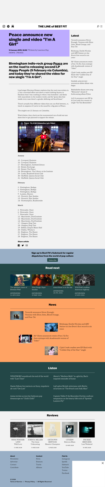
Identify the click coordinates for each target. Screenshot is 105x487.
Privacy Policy (30, 482)
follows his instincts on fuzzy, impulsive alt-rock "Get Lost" (29, 387)
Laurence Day (43, 50)
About (12, 456)
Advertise (13, 462)
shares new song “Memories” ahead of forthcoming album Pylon (82, 92)
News (12, 53)
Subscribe (53, 260)
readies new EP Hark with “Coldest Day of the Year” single (81, 74)
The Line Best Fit (52, 26)
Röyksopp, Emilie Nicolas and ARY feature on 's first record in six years (81, 54)
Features (39, 462)
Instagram (66, 459)
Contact (13, 465)
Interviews (15, 293)
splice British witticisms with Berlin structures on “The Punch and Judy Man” (70, 387)
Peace (57, 63)
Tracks (38, 465)
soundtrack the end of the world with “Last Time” (29, 377)
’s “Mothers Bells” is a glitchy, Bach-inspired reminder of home (70, 377)
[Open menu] (101, 26)
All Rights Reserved (44, 482)
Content (39, 456)
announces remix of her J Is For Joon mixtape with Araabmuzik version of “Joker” (81, 65)
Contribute (14, 467)
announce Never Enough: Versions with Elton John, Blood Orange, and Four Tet (82, 43)
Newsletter (14, 459)
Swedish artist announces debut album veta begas (82, 83)
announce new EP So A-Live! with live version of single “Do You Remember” (81, 100)
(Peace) (19, 52)
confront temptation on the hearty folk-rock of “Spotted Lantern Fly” (73, 398)
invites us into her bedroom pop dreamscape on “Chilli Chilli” (26, 397)
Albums (39, 467)
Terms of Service (16, 482)
